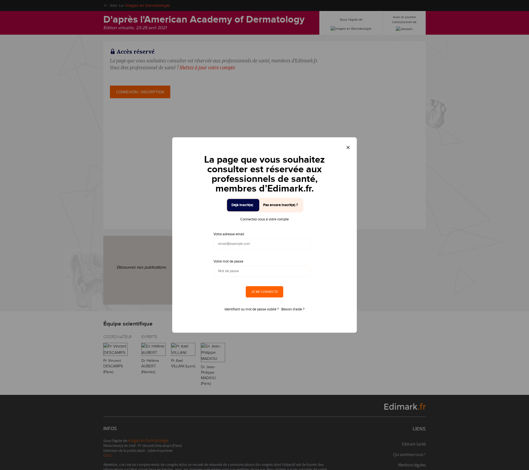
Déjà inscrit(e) (242, 205)
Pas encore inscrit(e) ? (280, 205)
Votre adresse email (229, 234)
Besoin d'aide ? (292, 309)
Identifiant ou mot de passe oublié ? (252, 309)
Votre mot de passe (228, 261)
